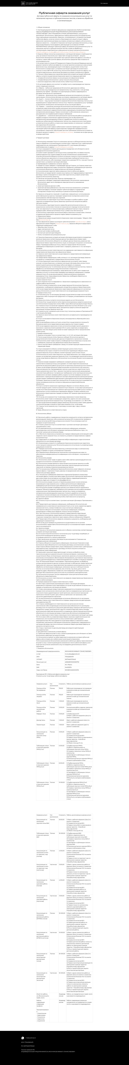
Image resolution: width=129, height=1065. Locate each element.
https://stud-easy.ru (81, 221)
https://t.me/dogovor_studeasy (45, 52)
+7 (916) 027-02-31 (30, 1038)
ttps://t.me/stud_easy (61, 52)
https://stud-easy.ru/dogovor (76, 52)
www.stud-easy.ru (44, 220)
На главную (104, 3)
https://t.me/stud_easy (62, 223)
